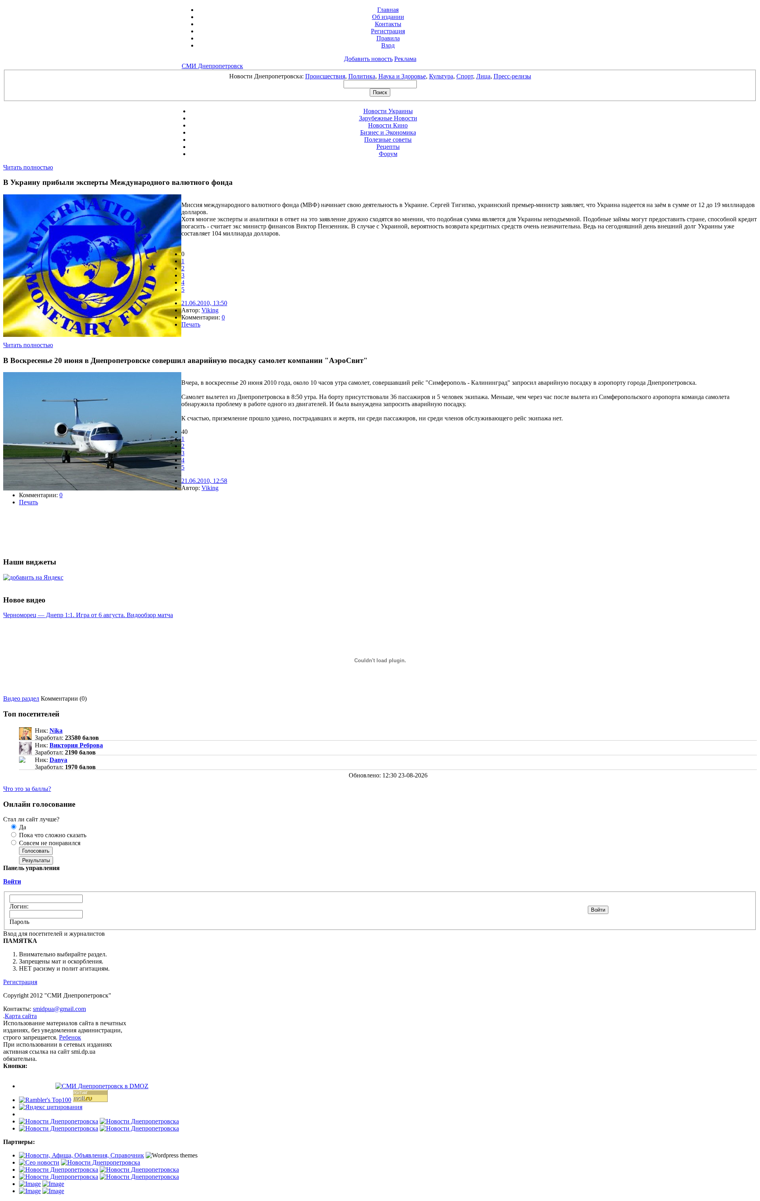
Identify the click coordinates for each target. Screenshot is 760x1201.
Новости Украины (388, 111)
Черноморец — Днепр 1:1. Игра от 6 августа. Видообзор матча (88, 615)
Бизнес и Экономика (388, 132)
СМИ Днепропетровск (212, 66)
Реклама (405, 58)
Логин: (19, 906)
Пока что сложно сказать (51, 835)
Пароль (19, 921)
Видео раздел (21, 698)
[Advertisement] (95, 531)
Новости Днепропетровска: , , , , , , (380, 76)
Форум (388, 153)
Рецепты (388, 146)
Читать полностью (28, 167)
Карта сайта (21, 1016)
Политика (361, 76)
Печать (190, 324)
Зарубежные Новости (388, 118)
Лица (483, 76)
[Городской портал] (81, 1155)
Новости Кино (388, 125)
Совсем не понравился (48, 843)
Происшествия (325, 76)
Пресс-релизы (512, 76)
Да (21, 827)
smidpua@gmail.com (59, 1008)
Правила (388, 38)
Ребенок (70, 1037)
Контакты (388, 24)
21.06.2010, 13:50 (204, 303)
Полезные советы (388, 139)
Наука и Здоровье (402, 76)
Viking (209, 310)
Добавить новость (368, 58)
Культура (441, 76)
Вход (388, 45)
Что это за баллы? (27, 788)
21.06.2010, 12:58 (204, 480)
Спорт (464, 76)
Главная (388, 9)
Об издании (388, 16)
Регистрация (388, 31)
